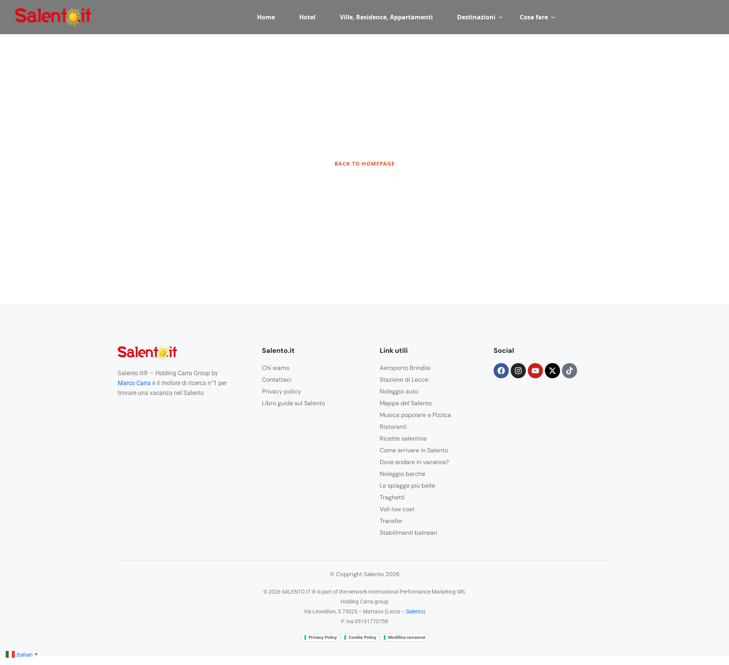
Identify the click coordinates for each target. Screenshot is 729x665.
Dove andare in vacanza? (414, 462)
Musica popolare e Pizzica (415, 415)
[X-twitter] (552, 370)
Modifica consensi (406, 637)
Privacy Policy (323, 637)
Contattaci (277, 380)
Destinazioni (476, 17)
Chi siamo (275, 368)
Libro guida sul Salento (293, 403)
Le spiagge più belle (407, 486)
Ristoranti (393, 427)
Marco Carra (134, 383)
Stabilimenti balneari (408, 533)
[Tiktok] (569, 370)
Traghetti (392, 497)
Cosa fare (534, 17)
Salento (415, 611)
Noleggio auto (399, 391)
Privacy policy (281, 391)
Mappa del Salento (406, 403)
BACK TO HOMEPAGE (365, 163)
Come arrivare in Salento (414, 450)
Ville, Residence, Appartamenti (386, 17)
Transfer (391, 521)
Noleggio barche (402, 474)
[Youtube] (535, 370)
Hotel (307, 17)
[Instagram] (518, 370)
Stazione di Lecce (404, 380)
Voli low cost (397, 509)
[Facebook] (501, 370)
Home (266, 17)
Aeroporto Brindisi (405, 368)
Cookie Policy (362, 637)
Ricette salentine (403, 438)
